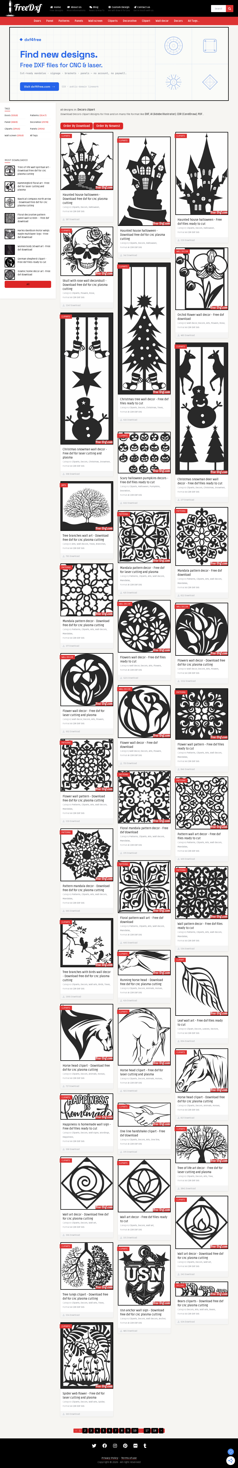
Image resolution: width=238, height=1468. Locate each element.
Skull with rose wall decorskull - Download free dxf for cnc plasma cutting (85, 285)
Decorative (129, 21)
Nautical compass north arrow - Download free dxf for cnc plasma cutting (34, 202)
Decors (178, 21)
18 (154, 1430)
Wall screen (95, 21)
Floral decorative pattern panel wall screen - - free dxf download (33, 218)
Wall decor (162, 21)
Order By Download (76, 126)
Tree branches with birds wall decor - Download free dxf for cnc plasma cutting (87, 976)
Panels (79, 21)
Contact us (144, 9)
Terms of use (129, 1458)
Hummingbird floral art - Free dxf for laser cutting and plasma (33, 186)
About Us (76, 9)
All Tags (34, 135)
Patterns (64, 21)
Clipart (146, 21)
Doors (37, 21)
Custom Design (119, 9)
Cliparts (113, 21)
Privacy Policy (110, 1458)
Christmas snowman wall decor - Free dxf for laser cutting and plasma (85, 453)
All (28, 284)
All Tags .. (194, 21)
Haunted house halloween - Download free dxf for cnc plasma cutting (85, 199)
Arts (64, 485)
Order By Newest (108, 126)
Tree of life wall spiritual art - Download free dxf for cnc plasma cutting (34, 170)
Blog (96, 9)
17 (147, 1430)
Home (56, 9)
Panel (49, 21)
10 (134, 1430)
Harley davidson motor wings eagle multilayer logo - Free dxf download (33, 234)
